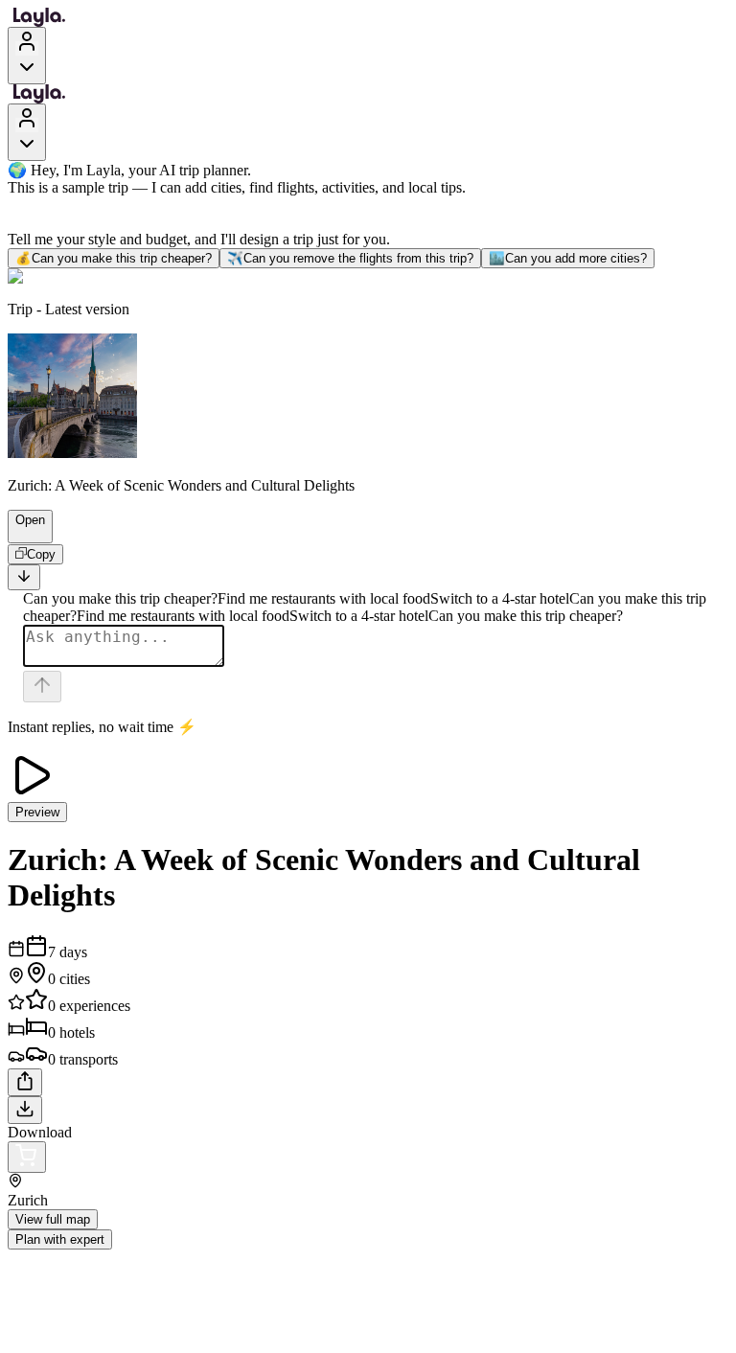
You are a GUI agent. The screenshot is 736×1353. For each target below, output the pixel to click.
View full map (52, 1219)
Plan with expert (59, 1239)
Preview (37, 812)
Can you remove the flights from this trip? (350, 258)
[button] (22, 533)
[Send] (42, 686)
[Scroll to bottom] (24, 577)
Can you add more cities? (568, 258)
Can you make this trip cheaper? (113, 258)
